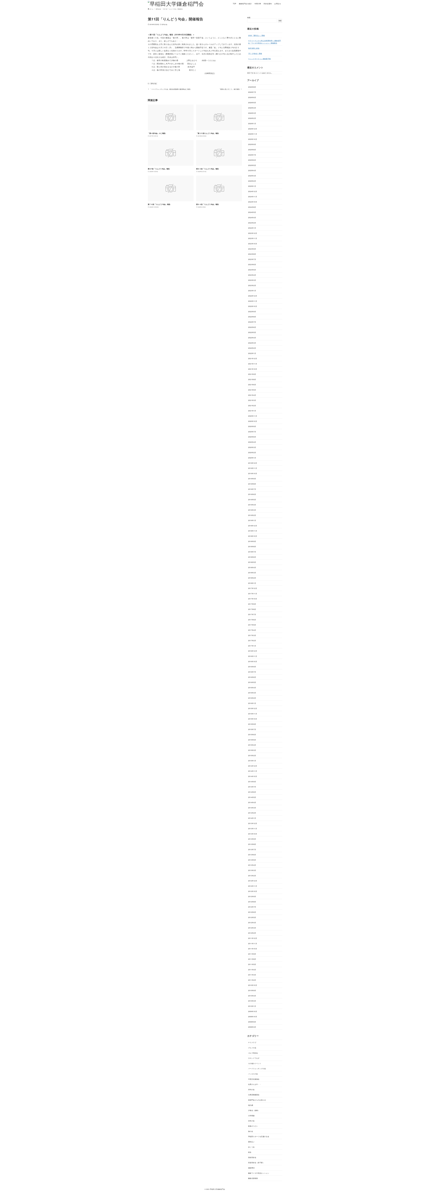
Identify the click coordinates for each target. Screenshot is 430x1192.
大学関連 (251, 1115)
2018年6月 (252, 557)
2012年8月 (252, 901)
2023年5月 (252, 269)
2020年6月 (252, 437)
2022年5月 (252, 332)
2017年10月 (252, 598)
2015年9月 (252, 724)
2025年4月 (252, 170)
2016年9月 (252, 666)
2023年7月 (252, 259)
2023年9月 (252, 249)
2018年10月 (252, 536)
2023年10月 (252, 243)
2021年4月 (252, 395)
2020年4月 (252, 442)
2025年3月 (252, 175)
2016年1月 (252, 703)
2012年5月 (252, 917)
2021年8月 (252, 379)
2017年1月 (252, 646)
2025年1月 (252, 186)
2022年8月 (252, 316)
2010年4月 (252, 995)
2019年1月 (252, 520)
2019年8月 (252, 484)
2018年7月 (252, 552)
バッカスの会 (253, 1074)
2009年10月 (252, 1011)
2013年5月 (252, 860)
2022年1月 (252, 353)
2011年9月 (252, 954)
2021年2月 (252, 405)
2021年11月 (252, 363)
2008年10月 (252, 1016)
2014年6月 (252, 792)
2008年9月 (252, 1022)
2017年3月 (252, 635)
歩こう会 (251, 1147)
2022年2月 (252, 348)
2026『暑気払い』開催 (256, 35)
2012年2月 (252, 933)
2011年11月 (252, 943)
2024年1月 (252, 228)
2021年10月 (252, 369)
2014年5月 (252, 797)
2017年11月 (252, 593)
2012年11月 (252, 886)
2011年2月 (252, 980)
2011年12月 (252, 938)
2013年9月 (252, 839)
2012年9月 (252, 896)
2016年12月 (252, 651)
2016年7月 (252, 672)
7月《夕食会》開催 (255, 53)
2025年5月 (252, 165)
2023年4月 (252, 275)
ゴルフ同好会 (253, 1053)
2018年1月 (252, 583)
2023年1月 (252, 290)
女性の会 (251, 1121)
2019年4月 (252, 504)
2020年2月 (252, 452)
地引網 (250, 1105)
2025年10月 (252, 139)
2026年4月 (252, 108)
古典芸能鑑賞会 (253, 1094)
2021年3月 (252, 400)
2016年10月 (252, 661)
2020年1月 (252, 457)
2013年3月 (252, 870)
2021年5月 (252, 390)
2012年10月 (252, 891)
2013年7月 (252, 849)
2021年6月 (252, 384)
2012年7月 (252, 907)
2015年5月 (252, 740)
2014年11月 (252, 771)
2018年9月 (252, 541)
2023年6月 (252, 264)
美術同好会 (252, 1157)
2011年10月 (252, 948)
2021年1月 (252, 410)
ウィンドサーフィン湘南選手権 (259, 58)
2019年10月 (252, 473)
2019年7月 (252, 489)
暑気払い (251, 1141)
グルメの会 (252, 1047)
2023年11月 (252, 238)
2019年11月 (252, 468)
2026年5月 (252, 102)
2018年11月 (252, 531)
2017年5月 (252, 625)
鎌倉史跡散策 (253, 1178)
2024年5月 (252, 212)
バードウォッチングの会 (257, 1068)
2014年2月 (252, 813)
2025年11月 (252, 134)
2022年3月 (252, 343)
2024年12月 (252, 191)
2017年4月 (252, 630)
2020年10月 (252, 421)
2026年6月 (252, 97)
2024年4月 (252, 217)
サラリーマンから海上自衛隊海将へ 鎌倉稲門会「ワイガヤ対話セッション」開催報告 (264, 41)
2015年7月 (252, 729)
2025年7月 (252, 155)
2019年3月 (252, 510)
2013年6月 (252, 854)
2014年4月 (252, 802)
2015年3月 (252, 750)
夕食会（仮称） (253, 1110)
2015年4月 (252, 745)
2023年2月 (252, 285)
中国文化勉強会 (253, 1079)
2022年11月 (252, 301)
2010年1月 (252, 1006)
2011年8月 (252, 959)
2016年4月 (252, 687)
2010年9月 (252, 990)
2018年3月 (252, 572)
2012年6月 (252, 912)
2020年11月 (252, 416)
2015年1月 (252, 760)
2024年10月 (252, 202)
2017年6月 (252, 619)
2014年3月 (252, 807)
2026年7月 (252, 92)
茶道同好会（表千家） (256, 1162)
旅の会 (250, 1131)
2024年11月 (252, 196)
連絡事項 (251, 1168)
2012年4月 (252, 922)
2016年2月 (252, 698)
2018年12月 (252, 525)
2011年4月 (252, 969)
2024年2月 (252, 223)
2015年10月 (252, 719)
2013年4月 (252, 865)
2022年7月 (252, 322)
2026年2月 (252, 118)
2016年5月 (252, 682)
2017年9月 (252, 604)
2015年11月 (252, 713)
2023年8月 (252, 254)
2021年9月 (252, 374)
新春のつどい (253, 1126)
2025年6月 (252, 160)
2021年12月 (252, 358)
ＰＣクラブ (252, 1042)
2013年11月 (252, 828)
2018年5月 (252, 562)
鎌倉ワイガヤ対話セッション (258, 1173)
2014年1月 (252, 818)
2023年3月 (252, 280)
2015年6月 (252, 734)
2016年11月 (252, 656)
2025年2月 (252, 181)
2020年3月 (252, 447)
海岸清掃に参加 (253, 48)
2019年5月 (252, 499)
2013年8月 (252, 844)
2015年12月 (252, 708)
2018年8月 (252, 546)
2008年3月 (252, 1027)
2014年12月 (252, 766)
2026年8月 (252, 87)
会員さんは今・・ (254, 1084)
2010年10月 (252, 985)
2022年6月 (252, 327)
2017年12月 (252, 588)
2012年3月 (252, 928)
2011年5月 (252, 964)
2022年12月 (252, 296)
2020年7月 (252, 431)
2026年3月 (252, 113)
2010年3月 (252, 1001)
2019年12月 (252, 463)
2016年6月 (252, 677)
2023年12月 (252, 233)
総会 (249, 1152)
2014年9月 (252, 781)
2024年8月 (252, 207)
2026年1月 (252, 123)
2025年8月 (252, 149)
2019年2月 (252, 515)
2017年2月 (252, 640)
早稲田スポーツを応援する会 (258, 1136)
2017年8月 (252, 609)
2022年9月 (252, 311)
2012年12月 (252, 880)
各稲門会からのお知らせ (257, 1100)
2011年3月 (252, 975)
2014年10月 (252, 776)
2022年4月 (252, 337)
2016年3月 (252, 692)
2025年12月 (252, 129)
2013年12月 (252, 823)
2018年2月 (252, 578)
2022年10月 (252, 306)
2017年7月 (252, 614)
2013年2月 (252, 875)
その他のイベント (254, 1063)
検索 (248, 17)
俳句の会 (164, 24)
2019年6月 (252, 494)
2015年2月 (252, 755)
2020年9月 (252, 426)
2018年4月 (252, 567)
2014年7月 (252, 786)
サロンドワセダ (253, 1058)
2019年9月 (252, 478)
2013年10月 (252, 834)
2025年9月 (252, 144)
